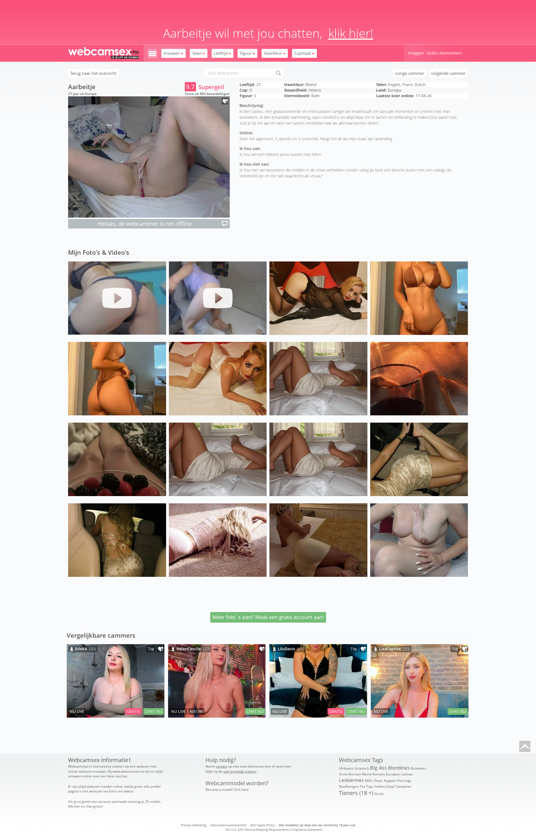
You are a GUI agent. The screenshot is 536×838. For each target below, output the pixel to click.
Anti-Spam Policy (262, 825)
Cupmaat (302, 53)
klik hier (74, 806)
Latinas (407, 774)
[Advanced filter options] (152, 53)
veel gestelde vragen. (240, 771)
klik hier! (350, 33)
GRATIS (133, 711)
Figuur (246, 53)
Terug (93, 73)
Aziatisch (362, 768)
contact (221, 766)
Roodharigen (349, 786)
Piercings (404, 780)
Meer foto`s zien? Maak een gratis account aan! (268, 617)
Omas (378, 780)
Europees (393, 774)
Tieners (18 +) (356, 793)
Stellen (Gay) (384, 786)
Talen (197, 53)
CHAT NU (153, 711)
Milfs (368, 780)
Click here (241, 789)
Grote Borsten (350, 774)
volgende (448, 73)
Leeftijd (221, 53)
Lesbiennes (351, 780)
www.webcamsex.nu (128, 771)
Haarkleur (273, 53)
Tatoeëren (403, 786)
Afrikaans (346, 768)
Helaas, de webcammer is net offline (145, 223)
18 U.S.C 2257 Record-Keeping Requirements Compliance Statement (273, 829)
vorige (409, 73)
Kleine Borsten (373, 774)
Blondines (399, 768)
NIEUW (196, 711)
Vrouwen (172, 53)
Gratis (379, 793)
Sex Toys (366, 786)
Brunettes (418, 768)
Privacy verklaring (193, 825)
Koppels (390, 780)
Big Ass (378, 767)
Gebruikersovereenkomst (228, 825)
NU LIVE (77, 711)
